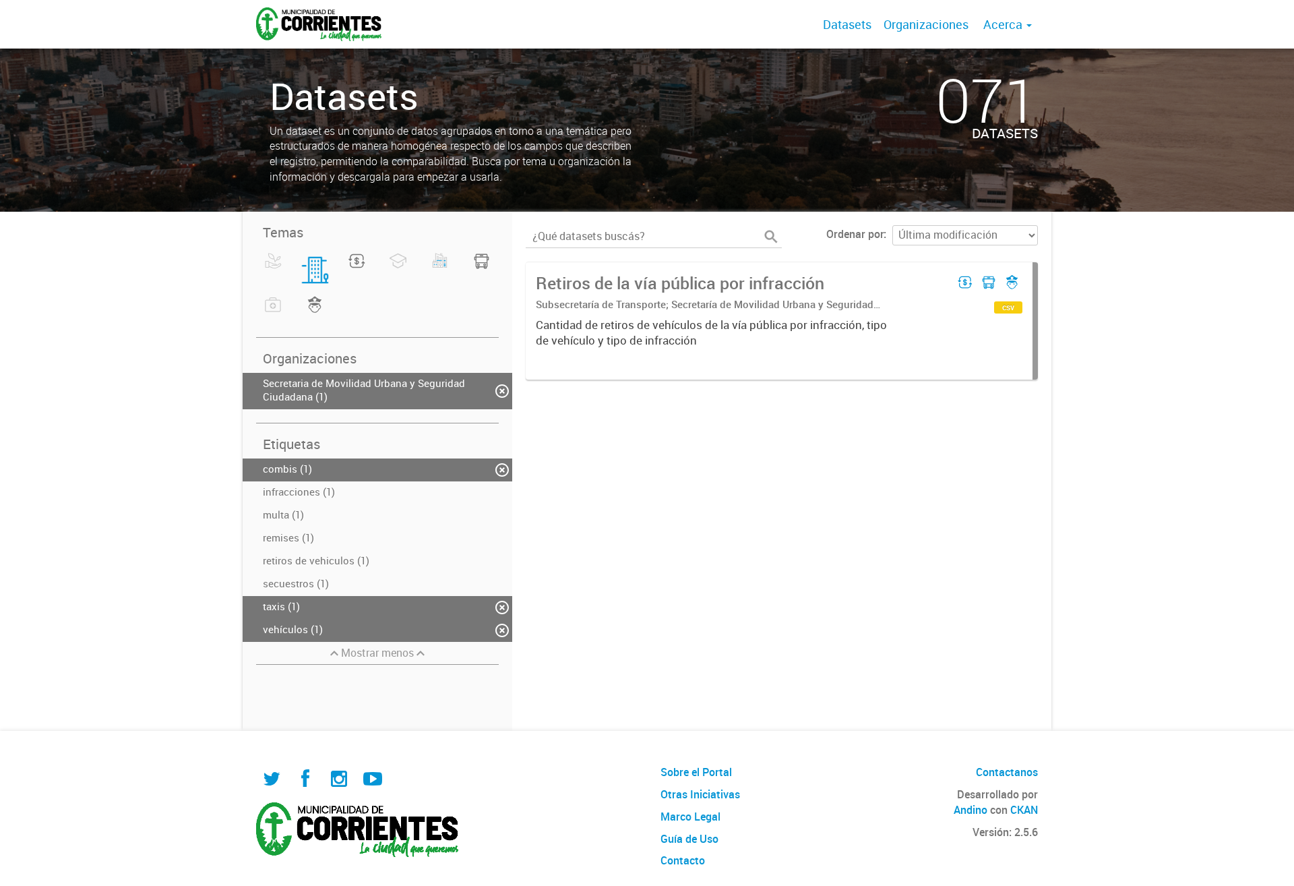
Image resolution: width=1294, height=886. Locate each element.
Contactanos (1007, 772)
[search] (771, 236)
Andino (970, 809)
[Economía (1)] (357, 269)
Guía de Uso (689, 838)
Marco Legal (690, 816)
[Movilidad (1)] (481, 269)
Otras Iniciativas (700, 794)
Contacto (682, 860)
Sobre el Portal (696, 772)
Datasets (847, 24)
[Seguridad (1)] (315, 312)
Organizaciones (926, 24)
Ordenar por (855, 234)
